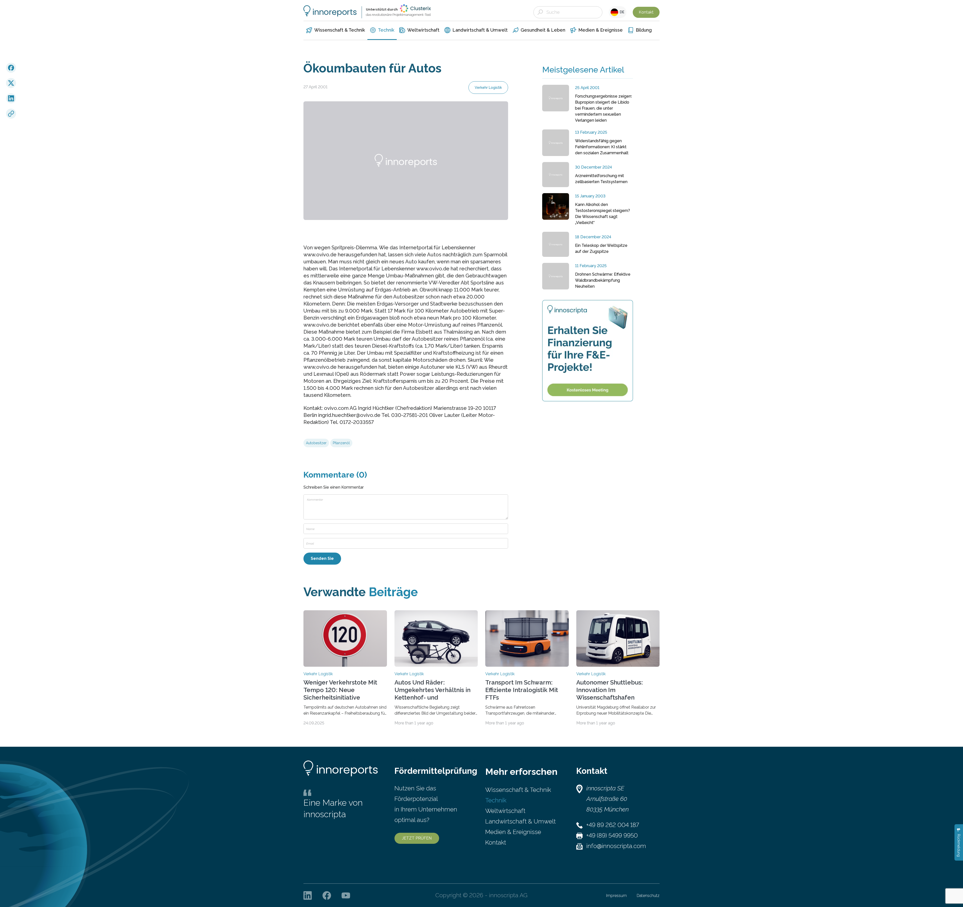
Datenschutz (648, 895)
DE (621, 12)
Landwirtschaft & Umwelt (520, 821)
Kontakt (646, 12)
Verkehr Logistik (488, 88)
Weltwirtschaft (505, 810)
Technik (495, 800)
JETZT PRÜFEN (417, 838)
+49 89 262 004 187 (612, 824)
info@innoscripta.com (616, 846)
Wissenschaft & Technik (518, 789)
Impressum (616, 895)
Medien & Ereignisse (513, 832)
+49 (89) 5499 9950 (612, 835)
